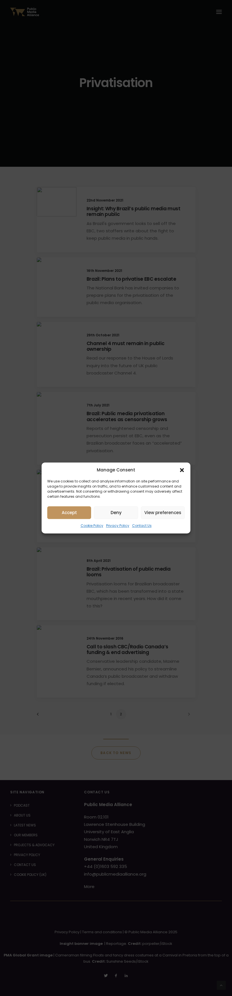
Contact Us (142, 525)
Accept (69, 513)
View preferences (162, 513)
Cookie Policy (92, 525)
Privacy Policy (117, 525)
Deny (116, 513)
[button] (182, 470)
